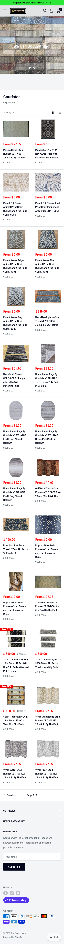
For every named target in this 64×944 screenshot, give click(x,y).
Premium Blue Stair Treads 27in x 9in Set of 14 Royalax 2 (15, 549)
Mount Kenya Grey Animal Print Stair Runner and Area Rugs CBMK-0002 (15, 323)
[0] (58, 11)
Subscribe (14, 866)
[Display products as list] (59, 112)
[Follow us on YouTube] (18, 893)
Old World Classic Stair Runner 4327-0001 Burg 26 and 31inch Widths (48, 492)
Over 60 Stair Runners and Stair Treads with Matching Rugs (32, 46)
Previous (11, 795)
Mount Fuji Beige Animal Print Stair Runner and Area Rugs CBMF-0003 (15, 209)
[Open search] (45, 11)
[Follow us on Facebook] (5, 893)
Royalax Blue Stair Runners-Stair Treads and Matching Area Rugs (46, 551)
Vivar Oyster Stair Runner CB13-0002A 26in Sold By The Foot (14, 773)
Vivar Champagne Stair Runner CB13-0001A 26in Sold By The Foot (47, 720)
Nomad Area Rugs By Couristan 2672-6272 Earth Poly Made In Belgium (14, 494)
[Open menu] (5, 11)
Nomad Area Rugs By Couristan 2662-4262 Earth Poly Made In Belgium (14, 437)
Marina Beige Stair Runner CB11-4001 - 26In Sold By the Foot (14, 153)
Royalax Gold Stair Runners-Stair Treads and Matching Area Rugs (14, 608)
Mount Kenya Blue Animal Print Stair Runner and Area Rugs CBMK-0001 (47, 266)
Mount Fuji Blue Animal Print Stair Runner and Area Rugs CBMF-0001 (47, 207)
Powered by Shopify (12, 937)
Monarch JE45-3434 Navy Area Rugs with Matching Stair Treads (47, 153)
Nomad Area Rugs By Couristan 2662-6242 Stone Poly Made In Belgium (46, 437)
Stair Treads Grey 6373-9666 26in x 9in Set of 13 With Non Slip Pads (48, 663)
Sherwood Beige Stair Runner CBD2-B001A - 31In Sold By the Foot (47, 606)
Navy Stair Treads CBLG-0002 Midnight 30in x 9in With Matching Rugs (14, 380)
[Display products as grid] (53, 112)
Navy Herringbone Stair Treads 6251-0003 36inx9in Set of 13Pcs (48, 321)
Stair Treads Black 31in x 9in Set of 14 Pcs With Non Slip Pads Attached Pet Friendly (16, 665)
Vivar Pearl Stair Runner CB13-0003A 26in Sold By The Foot (46, 773)
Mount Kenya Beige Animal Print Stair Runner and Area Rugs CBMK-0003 (15, 266)
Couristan (8, 162)
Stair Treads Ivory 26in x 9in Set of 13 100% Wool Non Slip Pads (15, 720)
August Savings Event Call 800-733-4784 (32, 2)
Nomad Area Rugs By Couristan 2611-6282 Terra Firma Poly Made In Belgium (47, 380)
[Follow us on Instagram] (12, 893)
